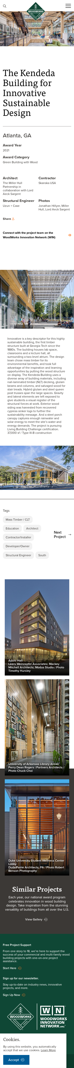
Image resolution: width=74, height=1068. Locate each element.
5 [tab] (37, 486)
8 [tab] (48, 486)
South (42, 555)
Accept (13, 1059)
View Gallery (33, 919)
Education (12, 528)
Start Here (9, 968)
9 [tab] (52, 486)
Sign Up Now (11, 995)
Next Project (60, 534)
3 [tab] (29, 486)
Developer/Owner (17, 546)
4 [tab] (33, 486)
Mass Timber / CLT (18, 519)
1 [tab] (22, 486)
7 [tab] (44, 486)
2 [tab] (26, 486)
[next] (68, 468)
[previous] (5, 468)
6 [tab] (41, 486)
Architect (32, 528)
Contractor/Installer (18, 537)
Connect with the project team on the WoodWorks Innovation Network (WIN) (29, 235)
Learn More (48, 1050)
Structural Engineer (18, 555)
